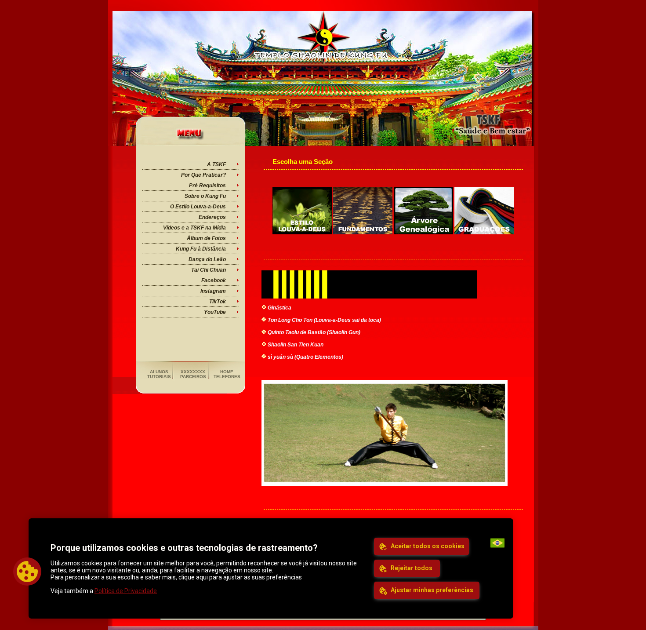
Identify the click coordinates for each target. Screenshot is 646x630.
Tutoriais (159, 376)
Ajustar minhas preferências (431, 590)
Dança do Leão (207, 259)
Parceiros (193, 376)
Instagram (213, 291)
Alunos (159, 371)
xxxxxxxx (193, 371)
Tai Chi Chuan (208, 270)
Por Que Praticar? (203, 175)
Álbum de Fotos (206, 238)
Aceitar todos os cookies (427, 546)
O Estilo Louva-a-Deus (198, 207)
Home (226, 371)
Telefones (227, 376)
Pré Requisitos (207, 185)
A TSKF (216, 164)
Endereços (212, 217)
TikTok (217, 302)
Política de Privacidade (125, 590)
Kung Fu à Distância (201, 249)
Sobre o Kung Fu (205, 196)
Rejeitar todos (410, 568)
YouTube (215, 312)
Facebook (213, 280)
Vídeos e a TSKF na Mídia (194, 228)
